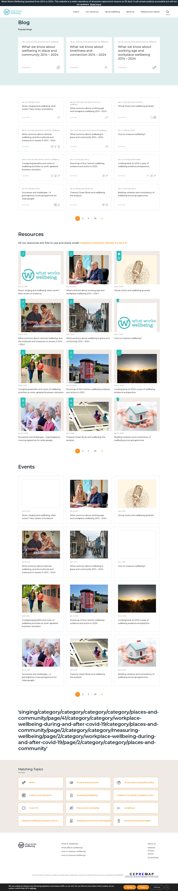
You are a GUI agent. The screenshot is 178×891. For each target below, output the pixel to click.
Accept (129, 887)
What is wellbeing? (69, 844)
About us (130, 12)
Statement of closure (38, 47)
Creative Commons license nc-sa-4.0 (103, 242)
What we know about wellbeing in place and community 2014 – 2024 (136, 50)
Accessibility (153, 858)
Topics (76, 12)
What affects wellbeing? (72, 848)
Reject (143, 887)
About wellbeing (112, 12)
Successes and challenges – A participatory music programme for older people (39, 195)
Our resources (92, 12)
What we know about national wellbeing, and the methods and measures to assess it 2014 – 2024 (88, 54)
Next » (101, 218)
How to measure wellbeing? (132, 134)
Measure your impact (150, 12)
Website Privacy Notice (151, 851)
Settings (157, 887)
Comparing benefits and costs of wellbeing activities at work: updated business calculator (40, 166)
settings (33, 888)
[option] (41, 55)
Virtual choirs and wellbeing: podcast (136, 106)
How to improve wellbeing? (73, 855)
